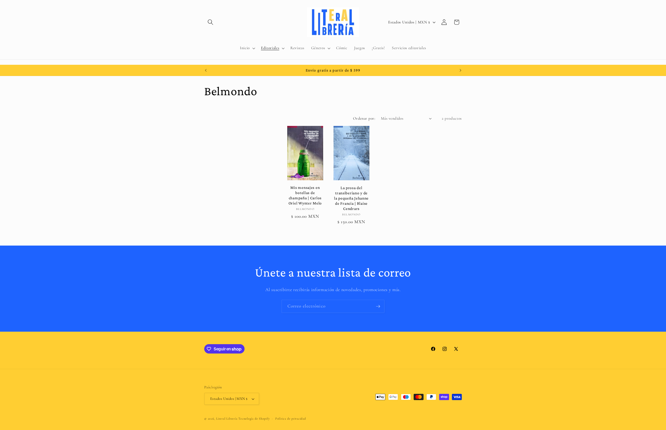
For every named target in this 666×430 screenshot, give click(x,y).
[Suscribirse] (378, 306)
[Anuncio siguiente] (460, 70)
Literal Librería (226, 418)
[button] (210, 22)
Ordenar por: (364, 118)
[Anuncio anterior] (206, 70)
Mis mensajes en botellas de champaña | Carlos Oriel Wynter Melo (305, 195)
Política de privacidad (290, 418)
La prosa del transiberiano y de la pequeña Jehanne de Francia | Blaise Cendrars (351, 198)
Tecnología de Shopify (254, 418)
